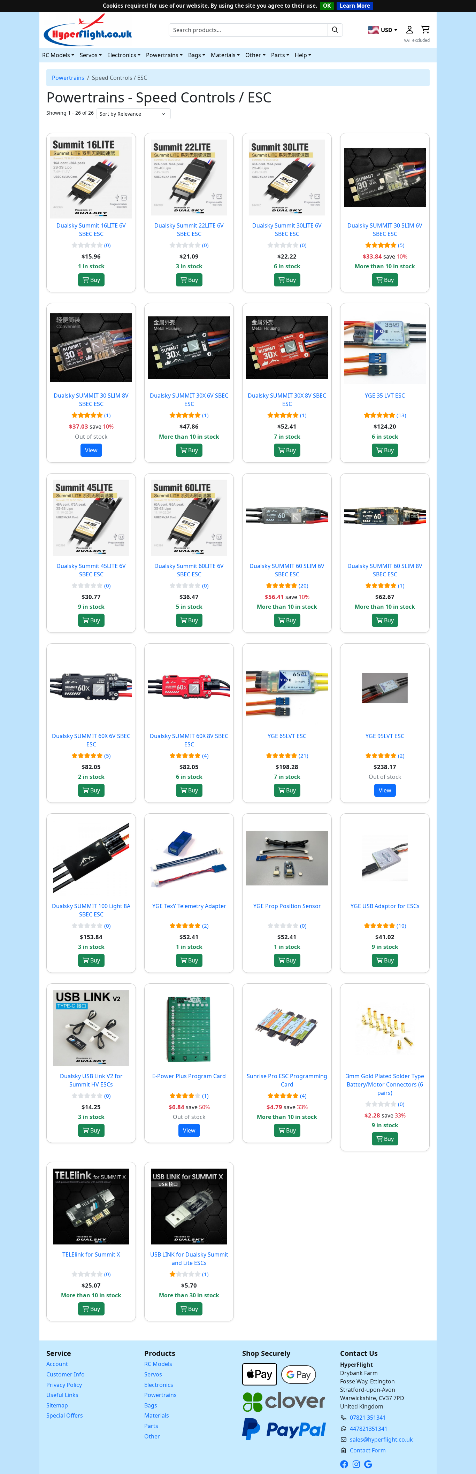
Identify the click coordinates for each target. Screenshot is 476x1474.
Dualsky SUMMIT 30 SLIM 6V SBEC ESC (384, 230)
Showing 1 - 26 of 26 (70, 112)
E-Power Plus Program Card (189, 1076)
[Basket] (425, 30)
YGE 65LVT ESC (287, 736)
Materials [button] (223, 55)
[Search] (335, 30)
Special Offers (64, 1415)
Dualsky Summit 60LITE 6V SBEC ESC (189, 570)
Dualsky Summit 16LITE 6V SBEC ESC (91, 230)
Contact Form (368, 1450)
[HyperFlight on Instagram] (358, 1464)
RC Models (158, 1364)
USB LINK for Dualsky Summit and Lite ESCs (189, 1259)
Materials (156, 1415)
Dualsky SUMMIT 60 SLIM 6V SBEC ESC (286, 570)
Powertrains (68, 78)
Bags (150, 1405)
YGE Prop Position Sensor (287, 906)
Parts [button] (278, 55)
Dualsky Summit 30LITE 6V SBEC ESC (287, 230)
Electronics (158, 1385)
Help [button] (301, 55)
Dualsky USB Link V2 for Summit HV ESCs (91, 1080)
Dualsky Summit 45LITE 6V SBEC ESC (91, 570)
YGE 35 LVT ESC (385, 395)
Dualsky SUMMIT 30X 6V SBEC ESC (189, 400)
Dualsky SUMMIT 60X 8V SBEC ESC (189, 740)
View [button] (91, 450)
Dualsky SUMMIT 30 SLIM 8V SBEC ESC (91, 400)
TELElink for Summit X (91, 1254)
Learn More (355, 5)
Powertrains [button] (162, 55)
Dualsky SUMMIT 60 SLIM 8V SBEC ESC (384, 570)
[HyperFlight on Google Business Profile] (369, 1464)
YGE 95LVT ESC (385, 736)
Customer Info (65, 1374)
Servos (153, 1374)
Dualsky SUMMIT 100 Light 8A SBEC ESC (91, 910)
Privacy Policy (64, 1385)
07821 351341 (368, 1417)
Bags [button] (194, 55)
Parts (151, 1426)
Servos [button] (89, 55)
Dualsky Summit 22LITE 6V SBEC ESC (189, 230)
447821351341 (368, 1429)
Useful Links (62, 1395)
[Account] (409, 30)
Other (152, 1436)
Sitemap (57, 1405)
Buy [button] (94, 280)
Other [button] (253, 55)
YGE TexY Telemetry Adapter (189, 906)
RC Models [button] (56, 55)
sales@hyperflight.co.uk (381, 1439)
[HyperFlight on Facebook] (345, 1464)
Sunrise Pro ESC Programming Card (287, 1080)
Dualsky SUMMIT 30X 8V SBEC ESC (287, 400)
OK (327, 5)
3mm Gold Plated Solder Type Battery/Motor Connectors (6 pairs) (385, 1084)
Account (57, 1364)
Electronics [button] (121, 55)
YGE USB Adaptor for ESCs (385, 906)
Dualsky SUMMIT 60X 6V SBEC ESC (91, 740)
